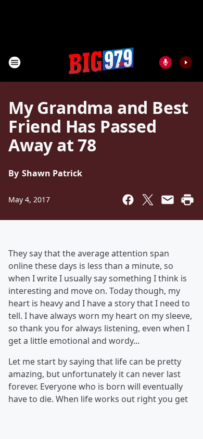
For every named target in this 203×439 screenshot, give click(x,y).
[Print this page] (187, 199)
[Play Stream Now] (186, 62)
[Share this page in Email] (167, 199)
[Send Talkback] (165, 62)
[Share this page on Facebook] (128, 199)
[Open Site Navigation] (14, 62)
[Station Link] (101, 62)
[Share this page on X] (148, 199)
